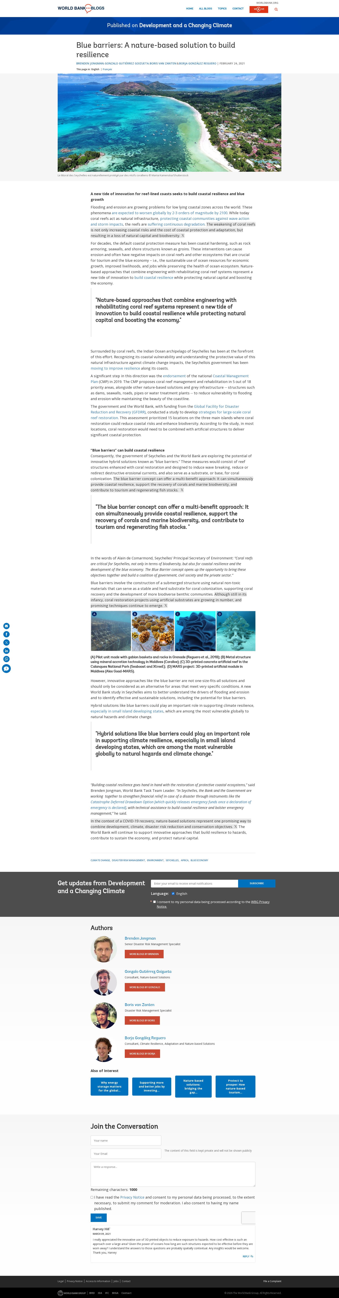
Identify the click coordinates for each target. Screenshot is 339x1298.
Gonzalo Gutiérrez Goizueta (127, 63)
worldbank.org (267, 3)
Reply (246, 1256)
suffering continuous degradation (176, 224)
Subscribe (257, 883)
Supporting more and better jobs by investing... (152, 1086)
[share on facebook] (6, 634)
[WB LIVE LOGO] (259, 10)
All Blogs (205, 8)
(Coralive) (171, 662)
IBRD (92, 1293)
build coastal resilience (153, 277)
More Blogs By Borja (142, 1053)
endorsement (174, 376)
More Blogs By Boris (142, 1020)
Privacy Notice (132, 1197)
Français (107, 69)
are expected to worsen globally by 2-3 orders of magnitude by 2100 (169, 212)
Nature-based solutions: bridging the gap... (193, 1086)
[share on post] (6, 642)
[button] (276, 9)
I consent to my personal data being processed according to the (213, 904)
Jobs (116, 1281)
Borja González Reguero (197, 63)
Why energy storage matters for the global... (109, 1086)
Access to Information (98, 1281)
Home (189, 8)
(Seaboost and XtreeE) (147, 667)
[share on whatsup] (6, 659)
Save (99, 1217)
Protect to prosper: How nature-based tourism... (235, 1086)
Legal (61, 1281)
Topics (222, 8)
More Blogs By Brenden (144, 954)
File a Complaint (272, 1281)
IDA (100, 1293)
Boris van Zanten (163, 63)
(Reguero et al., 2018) (202, 657)
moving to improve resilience (115, 368)
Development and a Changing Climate (185, 25)
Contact (238, 8)
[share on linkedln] (6, 651)
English (95, 69)
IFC (107, 1293)
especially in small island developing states (127, 711)
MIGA (115, 1293)
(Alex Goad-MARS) (119, 671)
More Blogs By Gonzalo (145, 987)
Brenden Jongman (90, 63)
